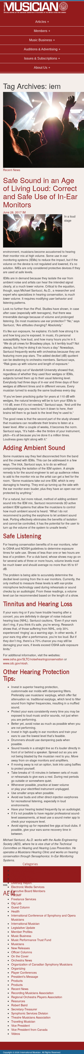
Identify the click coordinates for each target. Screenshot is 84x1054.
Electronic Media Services (27, 887)
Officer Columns (21, 952)
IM (24, 212)
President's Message (24, 976)
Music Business (21, 936)
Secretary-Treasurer (24, 1009)
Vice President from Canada (29, 1029)
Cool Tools (18, 875)
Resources (18, 1001)
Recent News (11, 170)
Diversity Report (21, 883)
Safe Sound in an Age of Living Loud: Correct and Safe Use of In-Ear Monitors (40, 192)
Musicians (17, 944)
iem (66, 872)
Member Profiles (21, 932)
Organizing (18, 968)
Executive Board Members (28, 891)
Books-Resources (22, 870)
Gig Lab (16, 903)
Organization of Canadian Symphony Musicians (41, 964)
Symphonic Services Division (29, 1013)
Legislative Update (23, 928)
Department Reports (24, 879)
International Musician (25, 923)
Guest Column (20, 907)
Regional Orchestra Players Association (36, 997)
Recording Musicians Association (32, 993)
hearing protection (52, 872)
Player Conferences (24, 972)
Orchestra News (21, 960)
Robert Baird (19, 1005)
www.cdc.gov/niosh (15, 663)
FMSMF (16, 895)
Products (17, 981)
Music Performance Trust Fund (31, 940)
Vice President (20, 1025)
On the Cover (20, 956)
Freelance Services (23, 899)
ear (5, 872)
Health (15, 911)
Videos (15, 1034)
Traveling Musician (23, 1021)
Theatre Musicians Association (31, 1017)
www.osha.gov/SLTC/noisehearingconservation (33, 659)
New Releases (20, 948)
